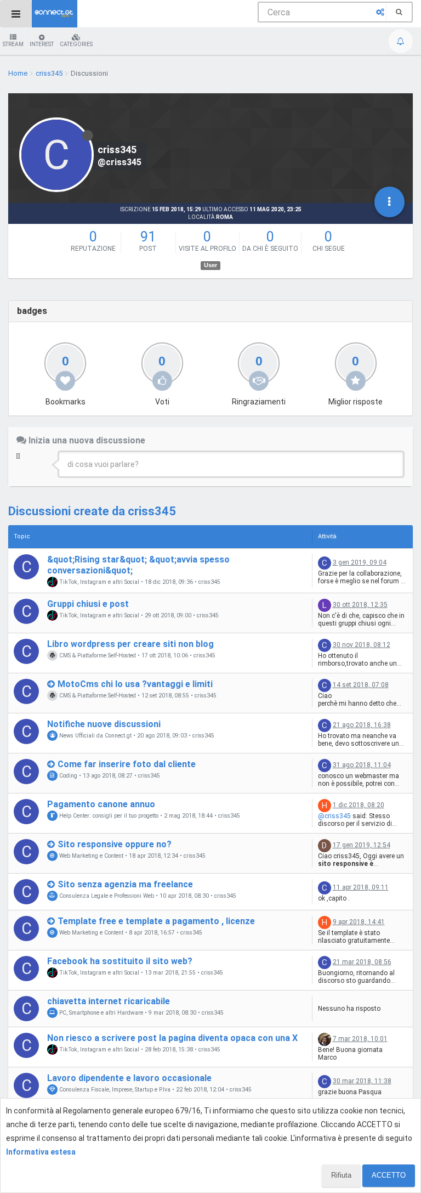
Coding (67, 775)
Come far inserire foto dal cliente (127, 764)
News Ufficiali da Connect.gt (95, 735)
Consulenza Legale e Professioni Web (106, 895)
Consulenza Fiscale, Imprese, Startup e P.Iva (114, 1089)
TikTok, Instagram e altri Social (98, 582)
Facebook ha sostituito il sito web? (119, 961)
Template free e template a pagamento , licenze (156, 921)
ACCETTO (389, 1175)
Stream (13, 44)
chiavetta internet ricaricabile (108, 1001)
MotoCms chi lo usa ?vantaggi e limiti (135, 684)
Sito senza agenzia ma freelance (125, 884)
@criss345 (334, 816)
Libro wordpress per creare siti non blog (130, 644)
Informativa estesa (41, 1151)
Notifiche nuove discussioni (104, 724)
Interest (42, 44)
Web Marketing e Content (90, 855)
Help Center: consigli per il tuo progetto (108, 815)
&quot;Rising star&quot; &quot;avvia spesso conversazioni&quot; (138, 564)
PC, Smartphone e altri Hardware (100, 1012)
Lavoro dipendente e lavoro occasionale (129, 1078)
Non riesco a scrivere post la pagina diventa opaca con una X (172, 1038)
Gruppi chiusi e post (88, 604)
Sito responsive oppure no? (115, 844)
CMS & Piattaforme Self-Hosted (97, 655)
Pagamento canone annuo (101, 804)
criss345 (209, 582)
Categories (76, 44)
